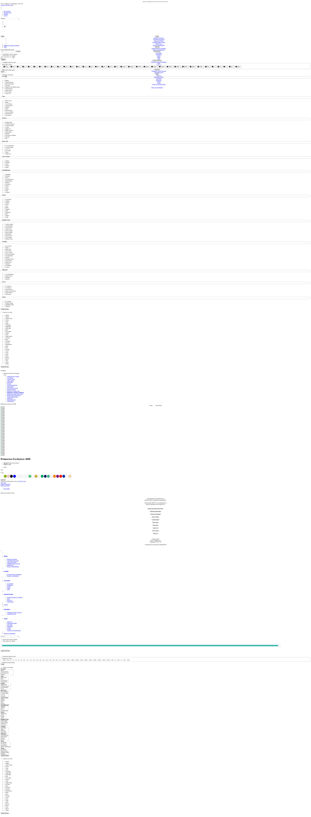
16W (131, 67)
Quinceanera (9, 90)
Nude (7, 354)
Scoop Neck (9, 260)
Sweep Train (9, 235)
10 (47, 67)
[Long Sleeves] (6, 745)
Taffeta (7, 215)
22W (154, 67)
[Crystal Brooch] (4, 710)
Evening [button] (6, 571)
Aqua (7, 323)
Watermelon (9, 344)
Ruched (7, 137)
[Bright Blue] (17, 476)
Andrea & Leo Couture (13, 376)
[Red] (60, 476)
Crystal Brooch (9, 179)
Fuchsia (8, 342)
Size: (2, 470)
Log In (5, 15)
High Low (8, 129)
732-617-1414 (22, 481)
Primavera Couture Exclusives (15, 392)
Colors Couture (11, 379)
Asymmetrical (9, 226)
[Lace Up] (4, 695)
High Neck (8, 249)
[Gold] (36, 476)
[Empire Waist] (5, 736)
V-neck (7, 267)
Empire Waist (9, 276)
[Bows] (4, 709)
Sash (7, 190)
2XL (238, 67)
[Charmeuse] (3, 713)
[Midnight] (45, 476)
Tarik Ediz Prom (11, 399)
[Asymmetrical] (4, 722)
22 (85, 67)
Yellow (7, 315)
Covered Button (10, 145)
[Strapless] (5, 754)
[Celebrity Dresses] (6, 686)
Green (7, 320)
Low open (8, 150)
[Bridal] (7, 670)
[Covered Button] (4, 692)
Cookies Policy (155, 519)
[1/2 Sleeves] (6, 742)
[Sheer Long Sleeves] (6, 746)
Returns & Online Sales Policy (155, 508)
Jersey (7, 204)
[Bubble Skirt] (6, 685)
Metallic (8, 162)
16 (66, 67)
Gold (7, 355)
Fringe (7, 185)
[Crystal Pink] (26, 476)
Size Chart (3, 482)
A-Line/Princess (10, 274)
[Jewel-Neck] (5, 732)
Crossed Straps (9, 147)
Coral (7, 351)
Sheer (7, 152)
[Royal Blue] (63, 476)
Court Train (8, 229)
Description (7, 488)
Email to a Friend (5, 485)
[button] (157, 36)
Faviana (9, 383)
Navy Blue (8, 331)
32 (117, 67)
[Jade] (42, 476)
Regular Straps (9, 303)
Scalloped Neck (10, 259)
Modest (7, 107)
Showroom (155, 525)
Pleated (7, 133)
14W (123, 67)
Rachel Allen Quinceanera (14, 395)
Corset (7, 127)
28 (104, 67)
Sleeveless (8, 294)
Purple (7, 333)
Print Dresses (9, 110)
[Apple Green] (5, 476)
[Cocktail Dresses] (7, 673)
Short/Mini (8, 234)
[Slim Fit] (5, 739)
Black (7, 359)
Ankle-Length (9, 224)
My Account (7, 11)
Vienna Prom (10, 401)
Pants (7, 109)
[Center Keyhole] (6, 687)
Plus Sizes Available (11, 135)
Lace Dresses (9, 104)
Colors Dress (10, 381)
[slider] (279, 645)
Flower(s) (8, 184)
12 (53, 67)
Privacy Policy (155, 517)
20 (79, 67)
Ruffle (7, 189)
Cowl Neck (8, 246)
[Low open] (4, 696)
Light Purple (9, 336)
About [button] (5, 618)
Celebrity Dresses (10, 124)
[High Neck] (5, 731)
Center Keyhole (10, 125)
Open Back (8, 132)
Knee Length (9, 232)
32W (193, 67)
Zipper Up (8, 153)
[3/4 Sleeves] (6, 744)
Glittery (7, 161)
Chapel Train (9, 227)
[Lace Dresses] (5, 680)
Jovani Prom (10, 386)
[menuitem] (157, 11)
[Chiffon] (3, 715)
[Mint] (48, 476)
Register (6, 14)
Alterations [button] (7, 609)
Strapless (8, 264)
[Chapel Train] (4, 723)
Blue (7, 330)
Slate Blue (8, 328)
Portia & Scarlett (11, 389)
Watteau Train (9, 239)
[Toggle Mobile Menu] (1, 550)
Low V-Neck (9, 252)
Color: (2, 472)
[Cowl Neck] (5, 728)
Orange (7, 349)
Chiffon (7, 201)
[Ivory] (39, 476)
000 (6, 67)
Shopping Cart (7, 12)
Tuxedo (6, 604)
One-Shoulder (9, 255)
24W (162, 67)
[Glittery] (3, 699)
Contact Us (155, 528)
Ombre (7, 165)
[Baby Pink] (8, 476)
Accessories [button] (7, 580)
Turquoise (8, 325)
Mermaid (8, 277)
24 (91, 67)
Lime (7, 321)
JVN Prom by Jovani (12, 388)
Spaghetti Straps (10, 304)
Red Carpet (8, 92)
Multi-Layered (9, 130)
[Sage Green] (66, 476)
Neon (7, 164)
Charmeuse (8, 199)
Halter (7, 247)
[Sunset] (70, 476)
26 (97, 67)
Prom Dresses (9, 88)
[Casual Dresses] (7, 671)
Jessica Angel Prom (12, 385)
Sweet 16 (8, 93)
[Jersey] (3, 718)
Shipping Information (155, 511)
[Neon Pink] (51, 476)
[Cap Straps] (5, 749)
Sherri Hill (9, 398)
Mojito (7, 317)
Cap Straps (8, 301)
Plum (7, 346)
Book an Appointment (9, 633)
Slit (6, 138)
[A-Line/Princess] (5, 735)
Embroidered (9, 181)
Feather (7, 182)
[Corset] (6, 689)
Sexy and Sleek (9, 112)
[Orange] (54, 476)
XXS (200, 67)
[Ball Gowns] (5, 677)
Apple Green (9, 318)
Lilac (7, 334)
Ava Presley (10, 378)
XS (208, 67)
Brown (7, 357)
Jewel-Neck (9, 251)
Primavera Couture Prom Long (15, 394)
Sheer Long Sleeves (11, 291)
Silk (7, 214)
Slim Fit (8, 279)
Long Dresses (9, 105)
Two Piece (8, 115)
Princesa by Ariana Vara (13, 391)
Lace (7, 187)
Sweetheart (8, 265)
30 (110, 67)
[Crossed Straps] (4, 693)
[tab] (157, 387)
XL (232, 67)
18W (139, 67)
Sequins (8, 192)
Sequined (8, 212)
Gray (7, 360)
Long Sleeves (9, 289)
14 (59, 67)
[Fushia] (33, 476)
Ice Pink (8, 338)
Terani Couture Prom (12, 397)
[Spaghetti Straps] (5, 752)
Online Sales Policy (6, 484)
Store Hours (155, 522)
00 (13, 67)
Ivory (7, 352)
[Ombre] (3, 703)
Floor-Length (9, 230)
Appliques (8, 174)
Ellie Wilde (10, 382)
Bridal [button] (5, 556)
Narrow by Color (7, 312)
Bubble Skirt (9, 122)
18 (72, 67)
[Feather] (3, 716)
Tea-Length (8, 237)
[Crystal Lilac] (23, 476)
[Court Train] (4, 725)
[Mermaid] (5, 738)
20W (146, 67)
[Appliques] (4, 706)
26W (169, 67)
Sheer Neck (9, 262)
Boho (7, 102)
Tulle (7, 217)
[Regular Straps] (5, 751)
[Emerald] (30, 476)
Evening (8, 85)
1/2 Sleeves (8, 286)
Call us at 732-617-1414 (7, 5)
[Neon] (3, 702)
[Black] (11, 476)
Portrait (7, 257)
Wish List (155, 533)
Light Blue (8, 326)
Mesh (7, 207)
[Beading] (4, 708)
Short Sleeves (9, 292)
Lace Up (8, 149)
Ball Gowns (9, 100)
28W (177, 67)
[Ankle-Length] (4, 721)
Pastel (7, 167)
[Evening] (7, 674)
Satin (7, 210)
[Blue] (14, 476)
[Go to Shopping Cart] (1, 7)
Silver (7, 362)
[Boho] (5, 679)
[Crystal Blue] (20, 476)
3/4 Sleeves (8, 287)
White (7, 364)
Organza (8, 209)
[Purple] (57, 476)
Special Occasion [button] (8, 594)
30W (185, 67)
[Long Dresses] (5, 681)
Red (7, 347)
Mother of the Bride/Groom (13, 87)
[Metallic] (3, 700)
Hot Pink (8, 341)
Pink (7, 339)
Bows (7, 177)
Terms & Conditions (155, 514)
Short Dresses (9, 113)
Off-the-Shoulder (10, 254)
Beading (8, 176)
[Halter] (5, 729)
